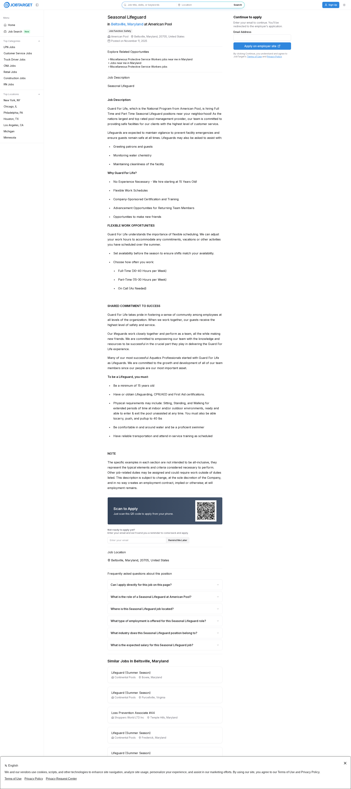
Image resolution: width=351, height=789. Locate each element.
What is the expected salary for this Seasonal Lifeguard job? (152, 645)
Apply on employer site (260, 46)
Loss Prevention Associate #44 (133, 713)
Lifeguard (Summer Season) (131, 672)
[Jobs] (18, 5)
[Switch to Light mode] (344, 5)
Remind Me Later (177, 540)
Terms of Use (254, 56)
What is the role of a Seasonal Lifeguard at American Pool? (151, 597)
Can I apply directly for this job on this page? (141, 585)
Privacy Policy (274, 56)
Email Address (242, 32)
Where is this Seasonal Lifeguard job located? (142, 609)
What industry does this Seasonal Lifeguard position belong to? (154, 633)
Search (238, 4)
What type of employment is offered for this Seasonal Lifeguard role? (158, 621)
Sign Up (333, 4)
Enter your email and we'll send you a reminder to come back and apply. (147, 531)
